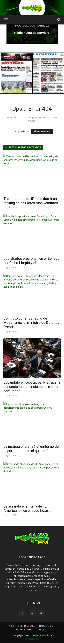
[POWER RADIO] (32, 7)
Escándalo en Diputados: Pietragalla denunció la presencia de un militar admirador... (31, 386)
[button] (5, 19)
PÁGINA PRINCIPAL (42, 131)
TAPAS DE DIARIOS (24, 629)
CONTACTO (42, 629)
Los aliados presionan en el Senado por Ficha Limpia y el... (31, 260)
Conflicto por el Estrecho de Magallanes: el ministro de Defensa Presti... (31, 322)
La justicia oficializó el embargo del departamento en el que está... (31, 448)
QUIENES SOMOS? (26, 625)
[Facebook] (22, 613)
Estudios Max (32, 638)
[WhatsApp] (41, 613)
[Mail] (32, 613)
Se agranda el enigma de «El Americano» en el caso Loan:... (27, 508)
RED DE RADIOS (45, 625)
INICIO (12, 625)
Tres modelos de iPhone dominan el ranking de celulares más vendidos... (32, 201)
